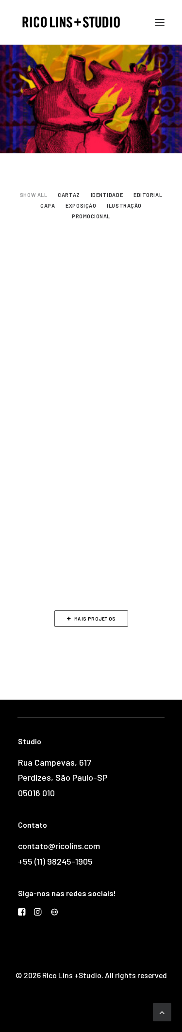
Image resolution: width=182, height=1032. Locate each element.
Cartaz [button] (69, 195)
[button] (159, 22)
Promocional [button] (91, 216)
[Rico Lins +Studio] (71, 22)
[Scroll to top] (162, 1011)
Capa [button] (47, 205)
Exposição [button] (81, 205)
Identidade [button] (107, 195)
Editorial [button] (147, 195)
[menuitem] (33, 193)
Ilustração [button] (124, 205)
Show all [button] (33, 195)
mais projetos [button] (95, 618)
